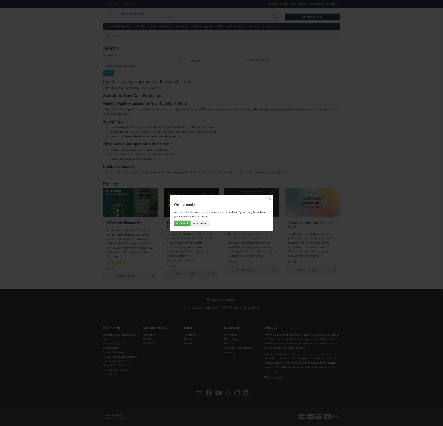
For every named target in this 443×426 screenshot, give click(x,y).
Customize (200, 223)
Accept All (183, 223)
